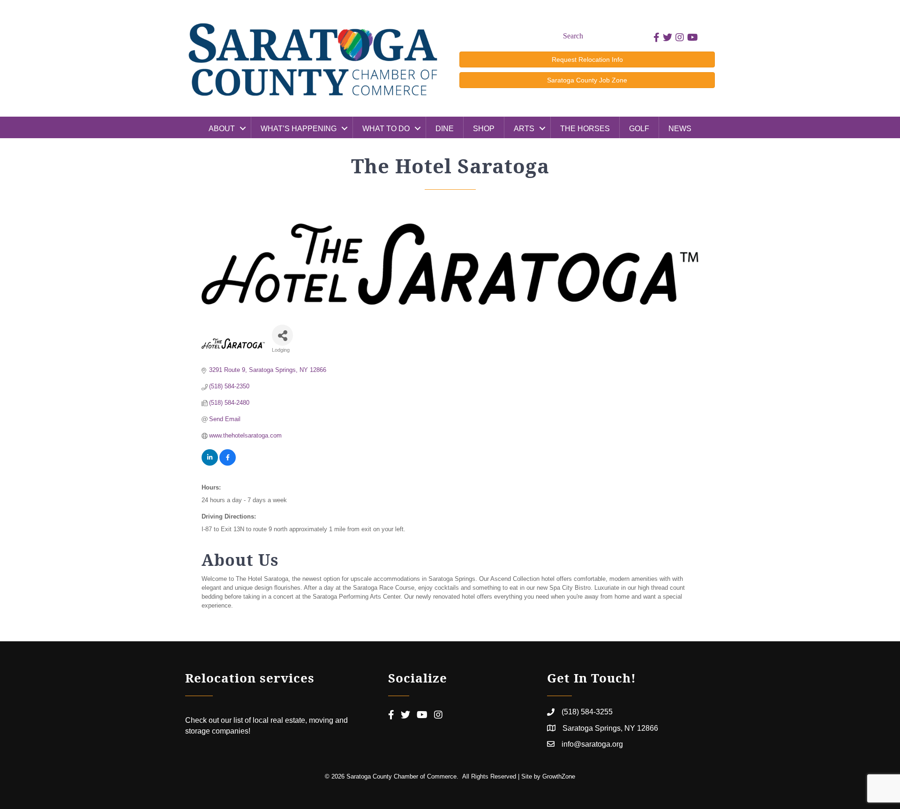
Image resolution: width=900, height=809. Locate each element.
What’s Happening (299, 129)
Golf (639, 129)
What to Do (386, 129)
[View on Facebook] (227, 463)
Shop (484, 129)
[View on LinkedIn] (210, 463)
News (679, 129)
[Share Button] (282, 335)
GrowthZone (558, 776)
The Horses (585, 129)
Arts (524, 129)
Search (573, 36)
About (222, 129)
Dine (444, 129)
